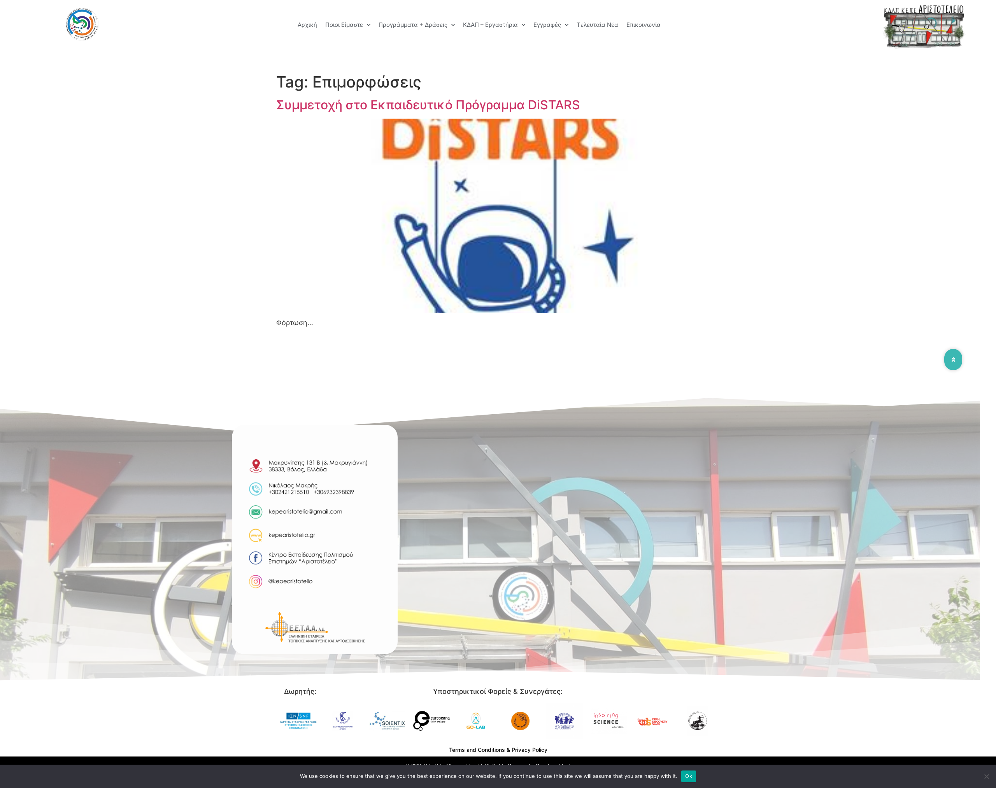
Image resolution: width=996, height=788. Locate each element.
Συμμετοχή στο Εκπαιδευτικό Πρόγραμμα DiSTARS (428, 104)
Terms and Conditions (477, 749)
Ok (688, 776)
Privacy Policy (529, 749)
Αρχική (307, 24)
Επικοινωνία (643, 24)
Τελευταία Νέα (597, 24)
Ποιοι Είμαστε (344, 24)
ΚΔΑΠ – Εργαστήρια (490, 24)
